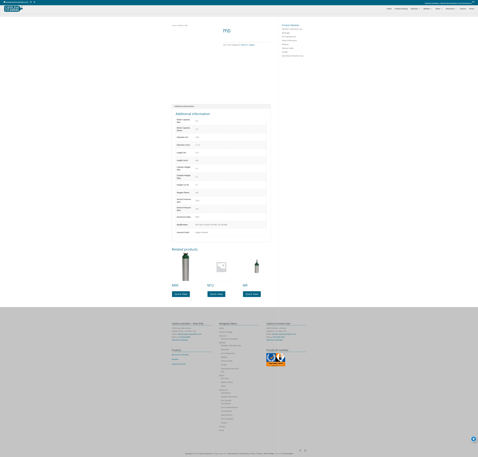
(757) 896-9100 (279, 337)
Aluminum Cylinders (180, 354)
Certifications (226, 411)
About (438, 9)
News (223, 386)
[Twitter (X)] (34, 2)
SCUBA (285, 52)
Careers (224, 422)
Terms (252, 454)
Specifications (226, 415)
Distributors (226, 393)
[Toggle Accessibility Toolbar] (474, 439)
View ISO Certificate (180, 340)
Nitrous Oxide (288, 48)
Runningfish (288, 454)
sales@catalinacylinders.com (189, 334)
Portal (471, 9)
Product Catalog (401, 9)
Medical (180, 25)
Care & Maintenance (229, 407)
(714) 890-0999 (184, 337)
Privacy (259, 454)
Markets (426, 9)
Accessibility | (233, 454)
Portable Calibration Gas (292, 29)
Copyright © (189, 454)
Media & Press (227, 382)
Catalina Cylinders (205, 454)
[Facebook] (31, 2)
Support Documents (229, 396)
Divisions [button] (414, 9)
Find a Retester (227, 419)
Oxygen (252, 45)
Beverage (286, 33)
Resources (450, 9)
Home (389, 9)
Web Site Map (269, 454)
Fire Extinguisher (289, 36)
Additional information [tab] (184, 106)
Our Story (225, 378)
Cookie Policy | (244, 454)
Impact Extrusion (179, 364)
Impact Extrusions (289, 40)
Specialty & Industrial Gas (292, 56)
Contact (463, 9)
